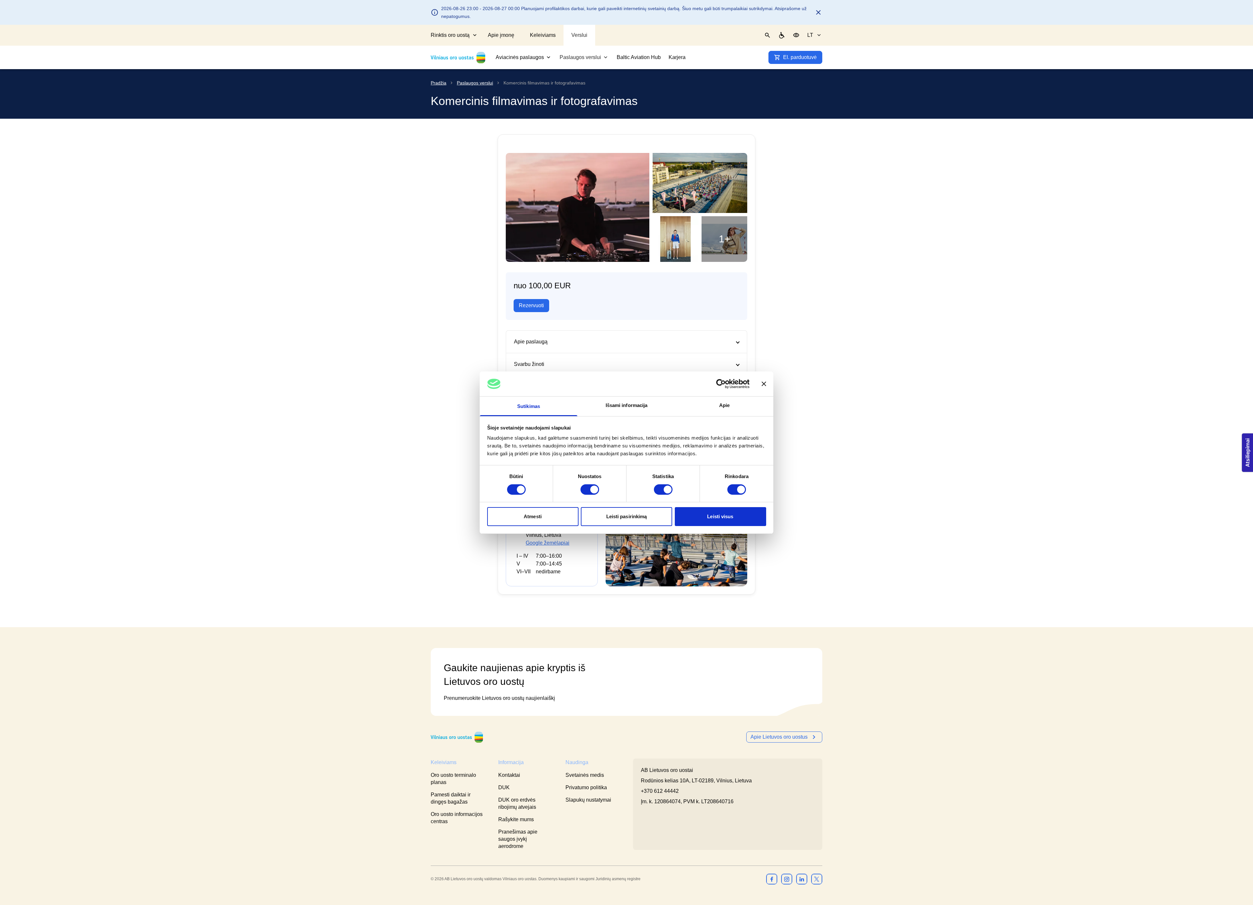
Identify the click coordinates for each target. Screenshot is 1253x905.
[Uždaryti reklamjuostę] (764, 384)
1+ (724, 239)
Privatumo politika (586, 787)
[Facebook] (771, 879)
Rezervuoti (531, 305)
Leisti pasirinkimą (626, 516)
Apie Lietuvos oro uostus (779, 737)
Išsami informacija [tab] (627, 405)
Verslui (579, 35)
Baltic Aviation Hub (639, 57)
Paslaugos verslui (580, 57)
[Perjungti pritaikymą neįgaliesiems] (796, 35)
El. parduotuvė (800, 57)
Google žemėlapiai (547, 543)
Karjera (677, 57)
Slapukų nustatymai (588, 800)
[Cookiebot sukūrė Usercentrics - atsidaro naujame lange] (721, 384)
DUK (504, 787)
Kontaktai (509, 775)
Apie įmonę (501, 35)
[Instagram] (786, 879)
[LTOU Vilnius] (457, 737)
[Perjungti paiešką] (767, 35)
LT (810, 35)
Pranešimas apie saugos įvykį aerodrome (517, 839)
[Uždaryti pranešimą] (818, 12)
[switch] (589, 489)
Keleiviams (543, 35)
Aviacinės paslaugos (520, 57)
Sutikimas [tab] (528, 406)
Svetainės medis (584, 775)
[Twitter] (816, 879)
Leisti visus (720, 516)
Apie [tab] (724, 405)
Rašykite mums (516, 819)
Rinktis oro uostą (450, 35)
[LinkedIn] (801, 879)
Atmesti (533, 516)
